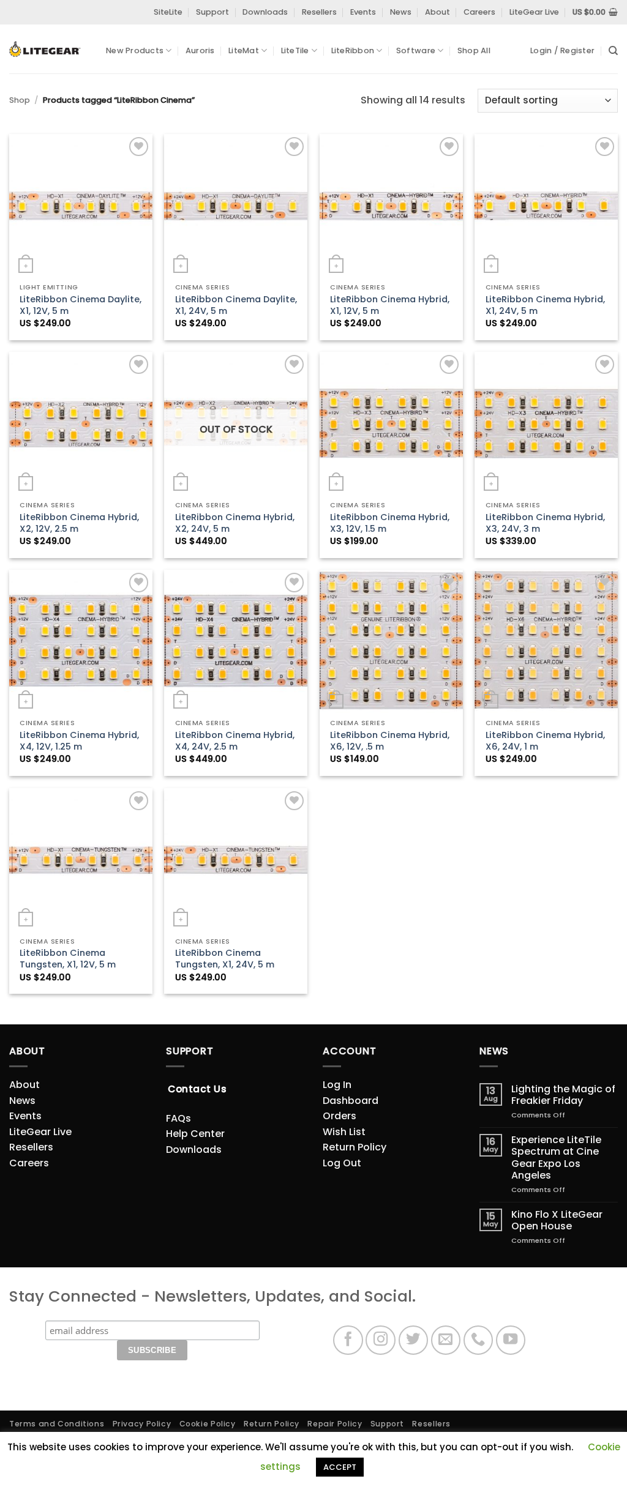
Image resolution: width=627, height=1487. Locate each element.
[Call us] (479, 1340)
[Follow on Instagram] (381, 1340)
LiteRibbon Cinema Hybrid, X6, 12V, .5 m (389, 740)
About (437, 12)
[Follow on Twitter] (414, 1340)
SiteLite (168, 12)
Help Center (195, 1134)
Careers (479, 12)
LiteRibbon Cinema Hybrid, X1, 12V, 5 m (389, 305)
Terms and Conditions (56, 1423)
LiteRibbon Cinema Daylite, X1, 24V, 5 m (236, 305)
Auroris (200, 50)
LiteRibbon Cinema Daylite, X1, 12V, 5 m (80, 305)
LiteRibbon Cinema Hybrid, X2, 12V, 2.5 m (79, 523)
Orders (339, 1116)
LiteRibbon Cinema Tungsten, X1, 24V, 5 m (224, 958)
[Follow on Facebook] (348, 1340)
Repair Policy (334, 1423)
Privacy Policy (142, 1423)
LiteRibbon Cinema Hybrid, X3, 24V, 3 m (545, 523)
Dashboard (350, 1101)
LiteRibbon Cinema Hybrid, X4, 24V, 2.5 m (235, 740)
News (400, 12)
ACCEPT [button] (339, 1467)
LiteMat (243, 50)
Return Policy (354, 1147)
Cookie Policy (207, 1423)
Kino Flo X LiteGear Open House (557, 1220)
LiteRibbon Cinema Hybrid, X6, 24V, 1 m (545, 740)
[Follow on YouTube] (511, 1340)
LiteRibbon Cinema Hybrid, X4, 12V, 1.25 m (79, 740)
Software (415, 50)
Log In (337, 1085)
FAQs (178, 1118)
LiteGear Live (534, 12)
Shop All (473, 50)
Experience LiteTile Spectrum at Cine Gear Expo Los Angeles (556, 1157)
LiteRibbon (353, 50)
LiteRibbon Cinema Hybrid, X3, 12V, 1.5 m (389, 523)
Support (212, 12)
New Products (134, 50)
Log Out (342, 1163)
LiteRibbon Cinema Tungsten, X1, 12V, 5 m (68, 958)
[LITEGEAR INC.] (48, 49)
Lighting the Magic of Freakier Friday (563, 1094)
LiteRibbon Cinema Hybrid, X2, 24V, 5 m (235, 523)
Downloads (265, 12)
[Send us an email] (446, 1340)
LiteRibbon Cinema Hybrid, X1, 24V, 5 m (545, 305)
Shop (19, 100)
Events (363, 12)
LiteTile (295, 50)
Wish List (344, 1132)
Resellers (319, 12)
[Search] (613, 50)
